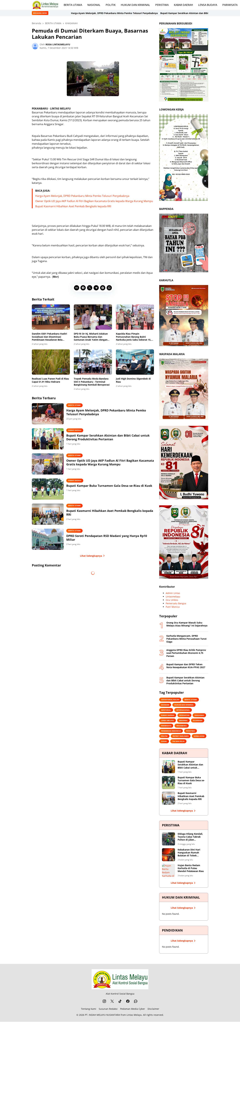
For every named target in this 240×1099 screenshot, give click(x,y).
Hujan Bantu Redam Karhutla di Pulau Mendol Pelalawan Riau (191, 868)
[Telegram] (96, 287)
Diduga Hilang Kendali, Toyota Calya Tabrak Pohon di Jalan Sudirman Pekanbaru (190, 836)
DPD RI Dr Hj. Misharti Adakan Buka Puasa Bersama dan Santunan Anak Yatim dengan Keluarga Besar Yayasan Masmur (92, 336)
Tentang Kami (88, 1008)
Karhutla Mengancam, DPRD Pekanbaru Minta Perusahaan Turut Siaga (186, 638)
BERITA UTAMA (73, 5)
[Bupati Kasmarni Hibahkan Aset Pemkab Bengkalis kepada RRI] (48, 514)
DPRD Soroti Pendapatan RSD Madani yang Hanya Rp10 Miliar (106, 538)
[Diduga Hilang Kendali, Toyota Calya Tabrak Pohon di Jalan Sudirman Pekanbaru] (168, 838)
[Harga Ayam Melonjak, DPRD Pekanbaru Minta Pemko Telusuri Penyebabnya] (48, 413)
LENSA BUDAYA (207, 5)
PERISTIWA (162, 5)
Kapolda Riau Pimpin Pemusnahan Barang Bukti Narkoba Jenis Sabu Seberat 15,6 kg (134, 336)
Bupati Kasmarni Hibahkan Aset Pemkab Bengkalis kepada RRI (73, 206)
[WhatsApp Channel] (135, 1001)
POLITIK (111, 5)
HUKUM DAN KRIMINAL (135, 5)
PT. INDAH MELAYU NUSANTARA (102, 1014)
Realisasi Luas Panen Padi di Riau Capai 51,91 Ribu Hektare (50, 380)
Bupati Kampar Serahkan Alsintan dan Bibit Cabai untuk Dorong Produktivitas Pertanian (155, 13)
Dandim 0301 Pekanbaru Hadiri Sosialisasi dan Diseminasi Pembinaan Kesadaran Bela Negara (49, 336)
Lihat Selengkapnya (91, 555)
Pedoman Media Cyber (132, 1008)
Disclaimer (153, 1008)
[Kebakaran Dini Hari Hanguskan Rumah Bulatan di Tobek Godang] (168, 854)
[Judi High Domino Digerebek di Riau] (135, 362)
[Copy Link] (76, 287)
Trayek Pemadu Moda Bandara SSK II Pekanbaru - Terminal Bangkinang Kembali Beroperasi (92, 381)
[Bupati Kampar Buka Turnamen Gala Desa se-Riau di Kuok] (48, 489)
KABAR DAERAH (183, 5)
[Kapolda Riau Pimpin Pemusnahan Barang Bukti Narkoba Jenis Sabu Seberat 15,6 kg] (135, 317)
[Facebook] (83, 287)
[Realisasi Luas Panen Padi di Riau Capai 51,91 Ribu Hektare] (51, 362)
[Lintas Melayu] (120, 979)
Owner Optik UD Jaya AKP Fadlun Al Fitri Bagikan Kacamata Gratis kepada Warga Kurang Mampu (94, 201)
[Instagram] (104, 1001)
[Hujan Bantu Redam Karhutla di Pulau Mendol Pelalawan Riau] (168, 870)
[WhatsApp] (109, 287)
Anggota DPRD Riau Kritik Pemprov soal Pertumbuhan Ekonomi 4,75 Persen (186, 653)
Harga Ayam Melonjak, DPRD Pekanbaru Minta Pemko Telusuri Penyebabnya (59, 13)
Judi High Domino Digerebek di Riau (133, 380)
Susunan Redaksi (108, 1008)
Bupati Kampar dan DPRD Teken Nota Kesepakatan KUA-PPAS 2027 (185, 666)
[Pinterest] (102, 287)
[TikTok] (120, 1001)
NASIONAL (93, 5)
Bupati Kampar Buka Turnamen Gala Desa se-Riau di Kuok (109, 486)
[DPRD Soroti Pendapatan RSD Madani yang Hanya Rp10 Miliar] (48, 539)
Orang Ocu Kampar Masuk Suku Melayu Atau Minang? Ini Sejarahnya (186, 624)
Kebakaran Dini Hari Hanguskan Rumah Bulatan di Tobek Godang (189, 852)
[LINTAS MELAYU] (45, 5)
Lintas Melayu (134, 1014)
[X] (89, 287)
